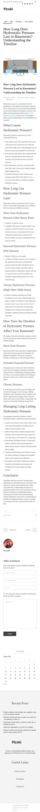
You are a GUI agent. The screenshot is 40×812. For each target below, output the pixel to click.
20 (20, 674)
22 (29, 674)
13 (20, 671)
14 (24, 671)
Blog (11, 21)
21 (24, 674)
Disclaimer (20, 779)
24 (5, 678)
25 (10, 678)
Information (19, 21)
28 (24, 678)
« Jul (4, 684)
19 (15, 674)
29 (29, 678)
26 (15, 678)
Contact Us (20, 787)
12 (15, 671)
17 (5, 674)
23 (34, 674)
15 (29, 671)
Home (5, 21)
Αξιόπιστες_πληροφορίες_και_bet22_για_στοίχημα (18, 727)
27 (20, 678)
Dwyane (21, 97)
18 (10, 674)
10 (5, 671)
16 (34, 671)
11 (10, 671)
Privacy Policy (20, 771)
